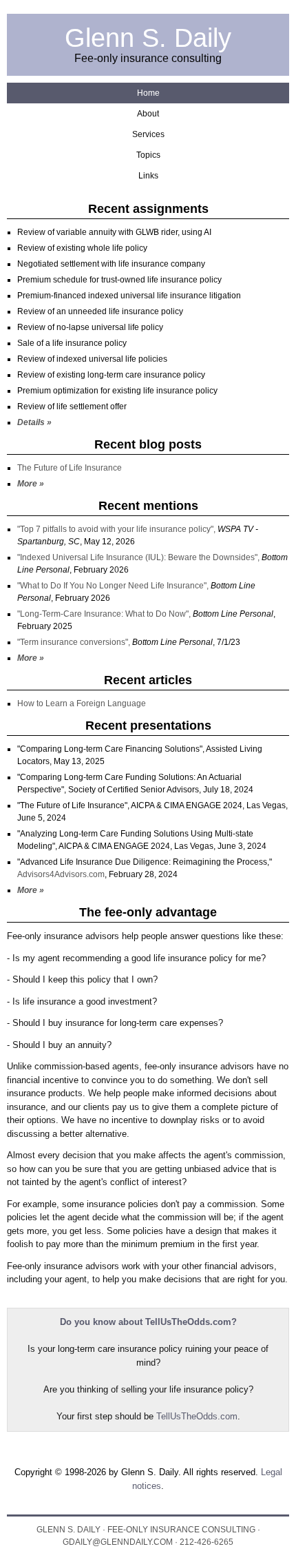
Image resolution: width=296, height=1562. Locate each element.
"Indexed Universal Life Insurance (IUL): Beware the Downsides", (139, 557)
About (148, 114)
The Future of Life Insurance (69, 468)
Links (148, 176)
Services (148, 134)
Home (148, 93)
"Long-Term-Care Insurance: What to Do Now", (105, 614)
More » (30, 484)
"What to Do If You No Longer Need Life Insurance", (114, 585)
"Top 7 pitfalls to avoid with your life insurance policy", (117, 529)
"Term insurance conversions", (74, 642)
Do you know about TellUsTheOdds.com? (148, 1322)
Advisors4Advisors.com (61, 874)
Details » (34, 422)
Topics (148, 155)
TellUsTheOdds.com (196, 1416)
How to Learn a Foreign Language (81, 703)
